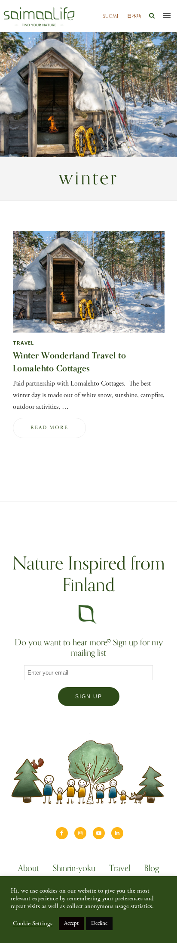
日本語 (134, 16)
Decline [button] (99, 923)
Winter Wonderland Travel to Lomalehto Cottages (69, 362)
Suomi (110, 16)
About (28, 869)
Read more (49, 427)
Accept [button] (71, 923)
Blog (151, 869)
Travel (23, 342)
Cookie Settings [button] (32, 923)
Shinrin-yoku (74, 869)
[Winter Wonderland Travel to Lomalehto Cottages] (89, 334)
